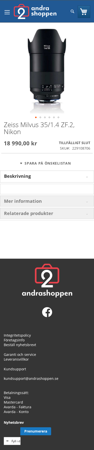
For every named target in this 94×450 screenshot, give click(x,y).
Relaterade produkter (28, 213)
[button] (36, 117)
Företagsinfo (14, 340)
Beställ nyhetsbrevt (20, 344)
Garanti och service (20, 354)
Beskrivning (17, 176)
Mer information (23, 201)
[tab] (47, 177)
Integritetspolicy (17, 335)
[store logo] (35, 11)
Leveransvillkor (16, 359)
